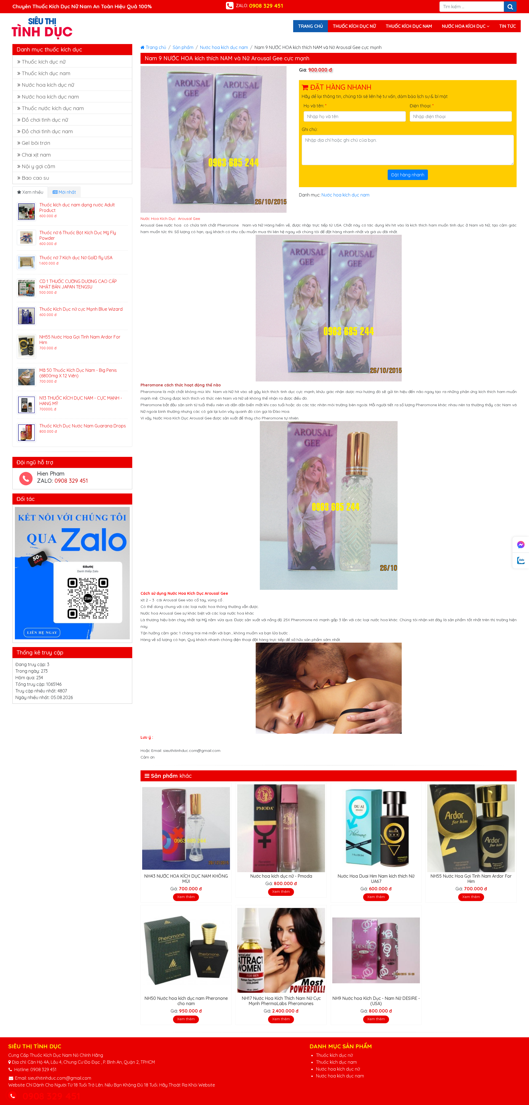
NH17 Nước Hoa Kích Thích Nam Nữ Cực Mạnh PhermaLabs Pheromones (281, 1000)
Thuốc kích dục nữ (354, 26)
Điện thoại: (422, 105)
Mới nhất (67, 192)
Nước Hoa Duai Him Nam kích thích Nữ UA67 (376, 878)
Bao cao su (35, 177)
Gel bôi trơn (36, 143)
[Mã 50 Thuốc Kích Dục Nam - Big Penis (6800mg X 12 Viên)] (26, 376)
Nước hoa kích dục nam (224, 47)
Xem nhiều (32, 192)
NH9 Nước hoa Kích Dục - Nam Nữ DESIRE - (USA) (376, 1000)
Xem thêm (186, 896)
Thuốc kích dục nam (336, 1062)
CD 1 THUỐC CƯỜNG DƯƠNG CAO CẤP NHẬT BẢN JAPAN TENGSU (78, 284)
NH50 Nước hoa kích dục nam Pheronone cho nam (186, 1000)
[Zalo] (520, 560)
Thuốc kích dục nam (409, 26)
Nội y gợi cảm (38, 166)
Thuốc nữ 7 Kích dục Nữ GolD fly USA (75, 257)
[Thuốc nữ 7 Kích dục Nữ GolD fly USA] (26, 262)
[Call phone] (12, 1096)
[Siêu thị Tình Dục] (42, 27)
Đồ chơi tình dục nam (47, 131)
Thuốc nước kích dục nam (53, 108)
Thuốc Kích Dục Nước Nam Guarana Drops (82, 426)
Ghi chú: (309, 129)
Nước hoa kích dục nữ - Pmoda (281, 876)
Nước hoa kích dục (464, 26)
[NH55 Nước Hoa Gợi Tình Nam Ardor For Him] (26, 346)
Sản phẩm (183, 47)
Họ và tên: (315, 105)
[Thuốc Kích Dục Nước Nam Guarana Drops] (26, 432)
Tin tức (507, 26)
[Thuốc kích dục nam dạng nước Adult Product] (26, 211)
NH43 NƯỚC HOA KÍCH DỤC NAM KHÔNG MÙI (186, 878)
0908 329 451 (71, 480)
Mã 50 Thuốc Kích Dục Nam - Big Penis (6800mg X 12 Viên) (78, 372)
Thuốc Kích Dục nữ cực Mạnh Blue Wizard (81, 309)
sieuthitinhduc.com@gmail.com (59, 1078)
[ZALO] (72, 573)
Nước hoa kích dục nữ (48, 84)
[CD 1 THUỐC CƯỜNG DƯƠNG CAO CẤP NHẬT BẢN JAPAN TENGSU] (26, 287)
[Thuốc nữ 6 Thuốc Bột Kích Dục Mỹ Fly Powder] (26, 237)
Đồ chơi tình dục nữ (45, 119)
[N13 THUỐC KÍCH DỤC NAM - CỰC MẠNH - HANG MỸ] (26, 404)
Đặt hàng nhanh (407, 175)
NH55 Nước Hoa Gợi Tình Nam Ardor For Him (471, 878)
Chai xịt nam (36, 154)
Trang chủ (310, 26)
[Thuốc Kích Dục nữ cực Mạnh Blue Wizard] (26, 315)
